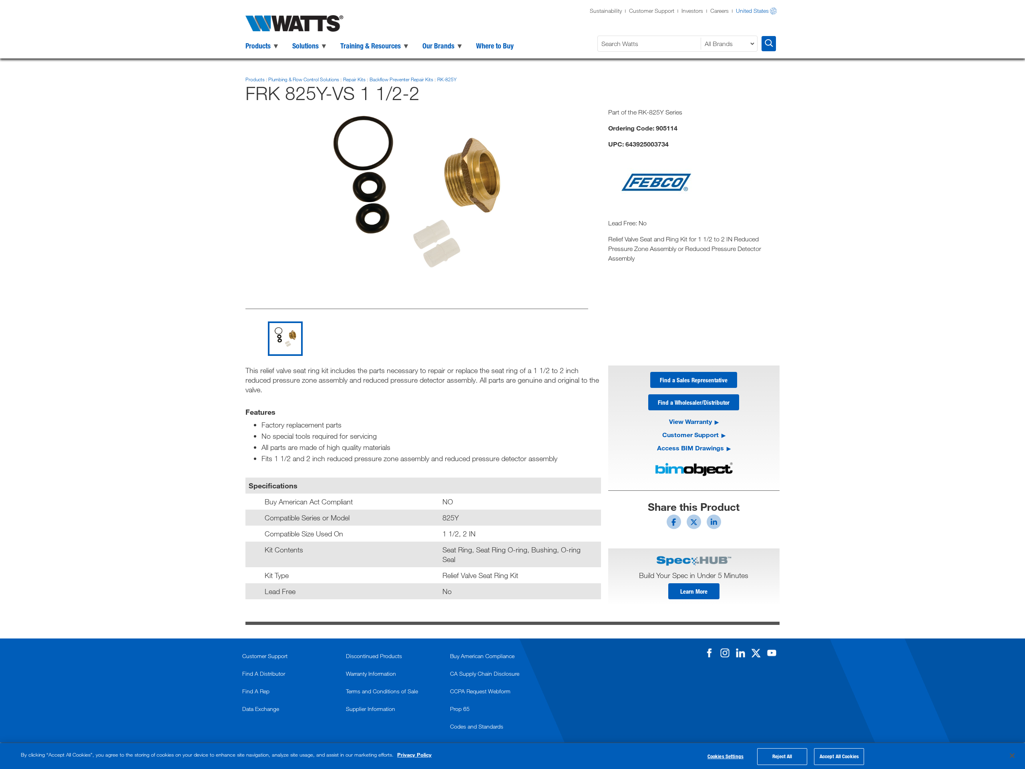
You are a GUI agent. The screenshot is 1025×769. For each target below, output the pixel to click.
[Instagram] (725, 653)
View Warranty (690, 421)
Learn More (693, 591)
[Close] (1012, 755)
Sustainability (606, 10)
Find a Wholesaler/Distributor (694, 402)
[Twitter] (756, 653)
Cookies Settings (725, 756)
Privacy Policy (414, 754)
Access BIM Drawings (690, 448)
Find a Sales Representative (694, 379)
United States (752, 10)
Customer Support (651, 10)
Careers (719, 10)
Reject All (782, 756)
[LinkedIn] (740, 653)
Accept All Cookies (839, 756)
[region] (512, 756)
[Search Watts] (769, 43)
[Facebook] (709, 653)
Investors (692, 10)
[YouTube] (771, 653)
